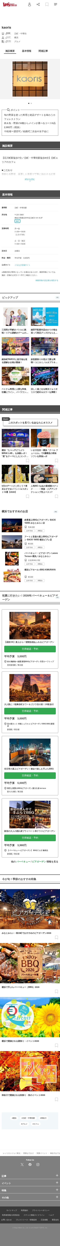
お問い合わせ (6, 1219)
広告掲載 (44, 1219)
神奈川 (43, 1118)
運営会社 (55, 1219)
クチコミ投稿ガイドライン (34, 1215)
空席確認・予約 (30, 649)
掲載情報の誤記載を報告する (47, 280)
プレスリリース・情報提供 (26, 1219)
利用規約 (24, 1210)
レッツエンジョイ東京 (11, 1153)
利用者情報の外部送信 (11, 1215)
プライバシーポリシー (41, 1210)
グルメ (24, 1123)
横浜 (14, 1118)
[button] (28, 103)
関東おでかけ (28, 1153)
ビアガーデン (39, 861)
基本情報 (7, 194)
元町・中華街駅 (29, 1118)
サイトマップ (11, 1210)
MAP (17, 221)
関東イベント (42, 1153)
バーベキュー (23, 861)
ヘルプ (51, 1215)
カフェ (36, 1123)
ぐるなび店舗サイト (22, 265)
